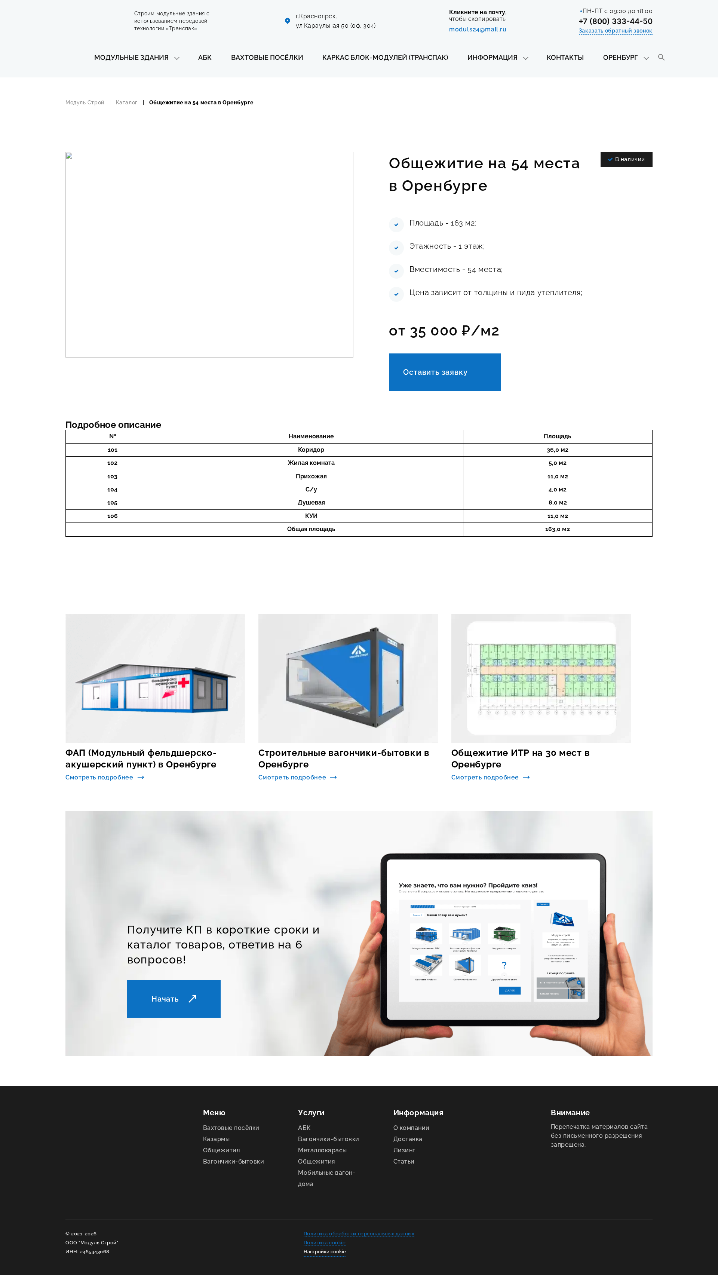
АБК (205, 57)
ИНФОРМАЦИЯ (492, 57)
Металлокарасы (322, 1150)
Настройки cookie (325, 1251)
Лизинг (404, 1150)
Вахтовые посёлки (231, 1127)
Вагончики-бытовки (233, 1161)
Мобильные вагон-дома (326, 1178)
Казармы (216, 1139)
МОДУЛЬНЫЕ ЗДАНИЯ (131, 57)
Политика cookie (325, 1242)
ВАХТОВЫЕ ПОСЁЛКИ (267, 57)
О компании (411, 1127)
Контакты (565, 57)
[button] (661, 57)
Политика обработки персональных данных (359, 1233)
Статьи (404, 1161)
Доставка (408, 1139)
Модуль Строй (84, 102)
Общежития (221, 1150)
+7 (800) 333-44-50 (616, 21)
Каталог (127, 102)
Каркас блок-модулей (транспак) (385, 57)
